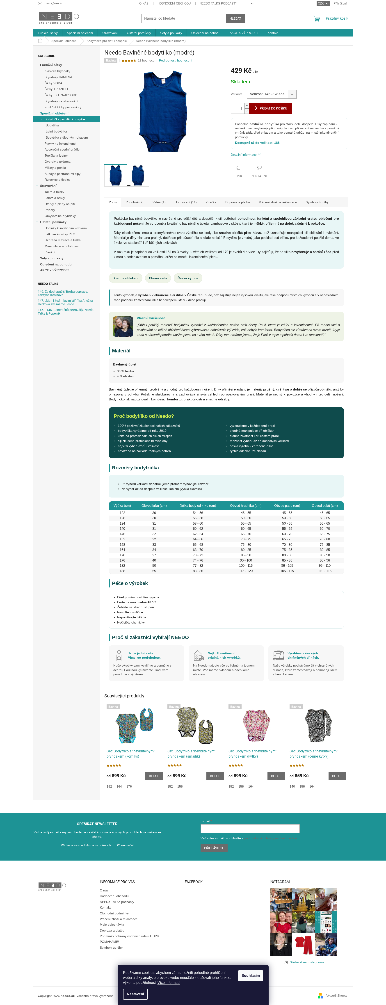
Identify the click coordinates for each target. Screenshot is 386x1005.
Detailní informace (244, 154)
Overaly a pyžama (58, 161)
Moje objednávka (112, 924)
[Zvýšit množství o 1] (246, 105)
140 (292, 786)
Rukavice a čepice (58, 179)
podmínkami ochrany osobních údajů (270, 838)
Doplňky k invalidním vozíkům (66, 228)
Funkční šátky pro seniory (63, 107)
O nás (143, 3)
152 (109, 786)
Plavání (50, 252)
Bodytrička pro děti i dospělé (65, 119)
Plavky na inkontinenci (60, 143)
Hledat (235, 18)
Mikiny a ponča (55, 167)
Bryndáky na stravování (61, 101)
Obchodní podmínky (114, 913)
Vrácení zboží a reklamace (119, 919)
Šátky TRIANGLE (57, 89)
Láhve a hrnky (55, 198)
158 (180, 786)
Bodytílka (52, 125)
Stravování (48, 185)
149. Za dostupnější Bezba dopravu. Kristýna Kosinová (63, 293)
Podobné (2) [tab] (135, 202)
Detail (154, 776)
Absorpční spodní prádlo (62, 149)
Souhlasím (251, 976)
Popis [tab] (113, 202)
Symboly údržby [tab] (317, 202)
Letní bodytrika (56, 131)
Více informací (169, 982)
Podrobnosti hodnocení (175, 60)
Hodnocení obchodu (174, 3)
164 (119, 786)
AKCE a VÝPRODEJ (54, 270)
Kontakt (105, 907)
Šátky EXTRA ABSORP (61, 95)
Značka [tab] (211, 202)
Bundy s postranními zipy (62, 174)
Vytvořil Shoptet (337, 995)
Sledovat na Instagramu (307, 962)
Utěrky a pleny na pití (60, 204)
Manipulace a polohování (62, 246)
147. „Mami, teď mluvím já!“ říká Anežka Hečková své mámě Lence (65, 302)
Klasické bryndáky (57, 71)
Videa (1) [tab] (159, 202)
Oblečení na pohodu (56, 264)
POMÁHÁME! (109, 941)
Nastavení (135, 994)
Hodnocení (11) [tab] (186, 202)
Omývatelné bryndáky (60, 216)
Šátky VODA (53, 83)
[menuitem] (47, 33)
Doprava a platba (112, 930)
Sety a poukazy (52, 258)
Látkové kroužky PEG (60, 234)
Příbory (50, 210)
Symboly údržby (111, 947)
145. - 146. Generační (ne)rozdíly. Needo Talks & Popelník (66, 311)
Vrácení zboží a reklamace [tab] (278, 202)
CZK (321, 3)
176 (129, 786)
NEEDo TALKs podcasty (218, 3)
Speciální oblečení (54, 113)
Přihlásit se (214, 848)
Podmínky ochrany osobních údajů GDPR (129, 936)
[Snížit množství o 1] (246, 111)
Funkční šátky (51, 65)
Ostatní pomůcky (53, 222)
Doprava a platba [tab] (237, 202)
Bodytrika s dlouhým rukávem (67, 137)
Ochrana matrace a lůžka (63, 240)
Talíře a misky (54, 192)
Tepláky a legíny (56, 155)
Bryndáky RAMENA (58, 77)
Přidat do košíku (273, 108)
